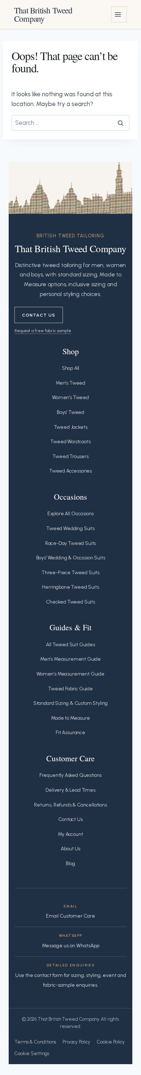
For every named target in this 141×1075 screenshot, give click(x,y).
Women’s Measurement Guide (70, 674)
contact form (48, 975)
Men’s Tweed (70, 383)
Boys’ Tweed (70, 412)
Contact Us (38, 315)
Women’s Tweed (70, 397)
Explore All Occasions (70, 514)
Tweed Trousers (70, 456)
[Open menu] (119, 14)
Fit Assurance (70, 732)
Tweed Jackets (70, 427)
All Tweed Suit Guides (70, 645)
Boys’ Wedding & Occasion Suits (70, 558)
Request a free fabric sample (42, 330)
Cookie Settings (31, 1053)
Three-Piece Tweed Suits (70, 573)
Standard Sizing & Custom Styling (70, 703)
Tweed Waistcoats (70, 442)
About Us (71, 849)
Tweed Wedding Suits (70, 528)
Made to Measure (70, 718)
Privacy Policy (76, 1042)
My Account (70, 834)
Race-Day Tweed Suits (70, 543)
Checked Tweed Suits (70, 602)
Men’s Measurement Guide (70, 659)
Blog (70, 863)
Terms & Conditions (35, 1042)
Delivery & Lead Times (70, 790)
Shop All (71, 368)
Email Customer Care (70, 916)
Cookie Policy (111, 1042)
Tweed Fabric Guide (70, 689)
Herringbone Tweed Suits (70, 587)
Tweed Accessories (70, 471)
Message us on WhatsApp (70, 946)
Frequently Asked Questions (70, 775)
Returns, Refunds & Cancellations (70, 805)
